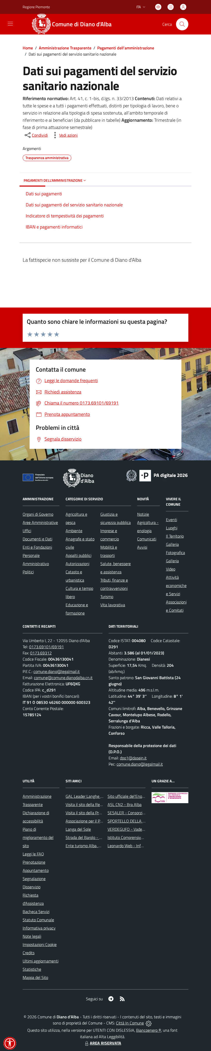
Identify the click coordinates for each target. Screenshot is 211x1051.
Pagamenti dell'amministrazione (125, 48)
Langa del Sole (78, 829)
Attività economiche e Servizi (176, 585)
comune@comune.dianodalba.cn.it (63, 678)
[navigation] (10, 24)
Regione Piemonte (36, 7)
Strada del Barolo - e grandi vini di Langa (100, 837)
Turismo (106, 596)
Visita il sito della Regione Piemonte (96, 804)
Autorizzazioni (77, 563)
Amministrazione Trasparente (65, 48)
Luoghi (171, 528)
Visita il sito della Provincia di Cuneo (96, 813)
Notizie (143, 514)
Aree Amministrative (40, 522)
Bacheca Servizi (36, 911)
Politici (28, 572)
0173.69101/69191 (46, 647)
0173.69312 (41, 653)
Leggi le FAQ (33, 854)
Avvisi (142, 547)
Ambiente (74, 531)
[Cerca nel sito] (182, 24)
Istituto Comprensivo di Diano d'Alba (138, 837)
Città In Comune (130, 1023)
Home (28, 48)
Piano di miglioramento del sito (38, 837)
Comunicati (146, 539)
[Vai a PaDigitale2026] (157, 475)
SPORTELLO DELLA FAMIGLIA (134, 821)
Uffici (27, 531)
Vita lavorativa (112, 605)
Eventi (171, 519)
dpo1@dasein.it (133, 758)
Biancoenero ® (148, 1030)
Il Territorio (175, 536)
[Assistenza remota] (148, 1023)
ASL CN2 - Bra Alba (125, 804)
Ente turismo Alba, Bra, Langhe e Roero (99, 846)
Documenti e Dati (37, 539)
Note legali (32, 936)
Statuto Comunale (38, 920)
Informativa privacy (39, 928)
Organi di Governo (38, 514)
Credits (28, 953)
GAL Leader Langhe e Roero (89, 796)
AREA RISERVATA (105, 1043)
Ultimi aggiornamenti (40, 961)
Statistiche (32, 969)
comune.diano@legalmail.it (56, 671)
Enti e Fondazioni (37, 547)
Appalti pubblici (78, 555)
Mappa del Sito (35, 977)
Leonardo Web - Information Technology (142, 846)
